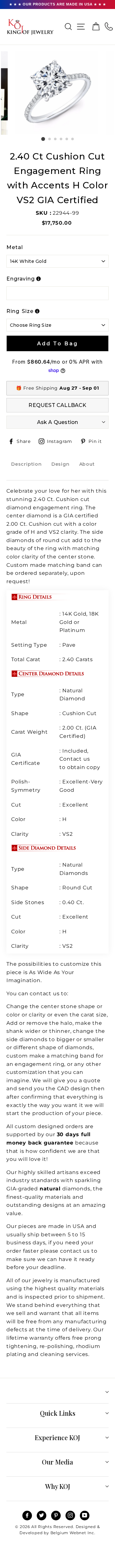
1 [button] (43, 139)
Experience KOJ (57, 1437)
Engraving (20, 279)
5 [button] (67, 139)
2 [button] (49, 139)
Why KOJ (57, 1486)
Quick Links (57, 1413)
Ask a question (57, 422)
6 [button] (72, 139)
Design (60, 464)
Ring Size (20, 311)
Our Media (57, 1461)
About (87, 464)
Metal (14, 247)
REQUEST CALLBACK (57, 405)
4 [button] (61, 139)
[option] (57, 93)
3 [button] (55, 139)
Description (26, 464)
